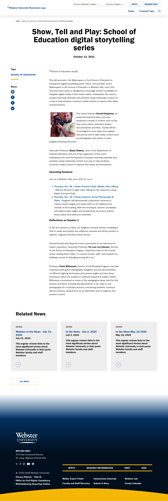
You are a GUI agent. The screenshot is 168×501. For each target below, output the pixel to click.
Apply (134, 4)
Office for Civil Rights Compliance (33, 480)
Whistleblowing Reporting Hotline (33, 483)
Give (143, 467)
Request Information (100, 467)
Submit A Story (101, 483)
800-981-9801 (23, 450)
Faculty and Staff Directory (76, 483)
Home (18, 21)
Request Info (151, 4)
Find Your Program (113, 4)
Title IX (37, 476)
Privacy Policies (24, 476)
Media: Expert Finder (73, 478)
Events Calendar (133, 483)
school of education (23, 74)
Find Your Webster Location (85, 4)
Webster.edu (131, 478)
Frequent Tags (146, 10)
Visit (127, 467)
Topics (131, 10)
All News (24, 381)
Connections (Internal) (105, 478)
